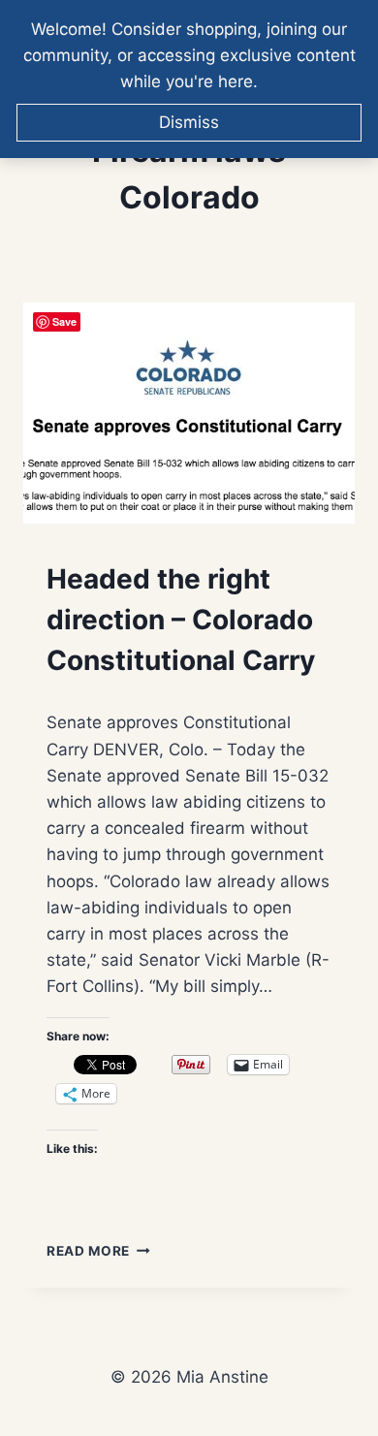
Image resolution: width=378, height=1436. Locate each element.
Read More (98, 1251)
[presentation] (189, 413)
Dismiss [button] (189, 122)
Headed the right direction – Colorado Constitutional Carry (181, 619)
